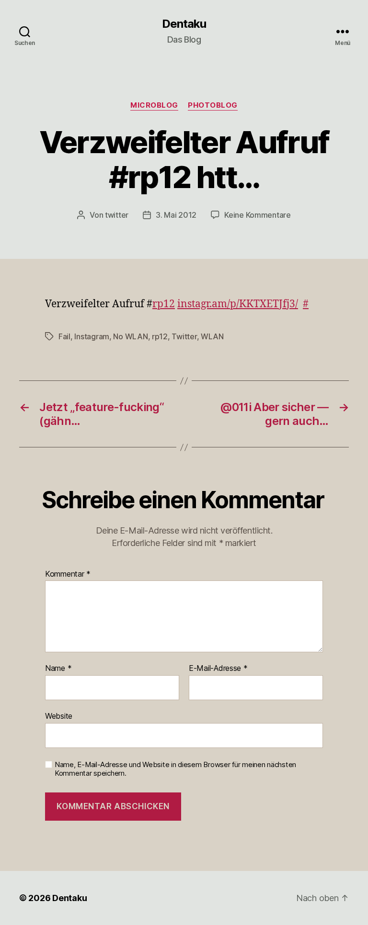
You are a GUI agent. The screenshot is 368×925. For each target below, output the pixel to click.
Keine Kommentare (257, 215)
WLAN (212, 336)
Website (58, 715)
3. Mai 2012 (176, 215)
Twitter (184, 336)
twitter (116, 215)
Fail (64, 336)
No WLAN (130, 336)
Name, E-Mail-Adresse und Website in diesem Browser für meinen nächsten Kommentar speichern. (175, 769)
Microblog (154, 105)
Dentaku (184, 24)
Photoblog (213, 105)
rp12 (163, 304)
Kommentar (68, 574)
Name (58, 668)
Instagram (91, 336)
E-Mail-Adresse (218, 668)
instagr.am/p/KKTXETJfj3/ (237, 304)
